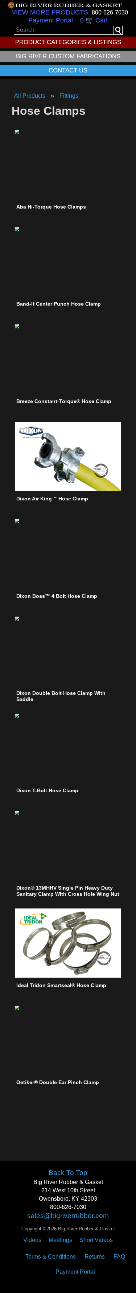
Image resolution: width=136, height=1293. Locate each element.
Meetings (60, 1240)
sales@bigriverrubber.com (68, 1215)
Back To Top (68, 1172)
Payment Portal (50, 20)
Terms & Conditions (50, 1257)
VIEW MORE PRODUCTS (50, 12)
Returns (95, 1257)
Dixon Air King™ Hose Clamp (52, 498)
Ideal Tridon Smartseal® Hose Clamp (61, 985)
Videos (32, 1240)
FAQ (119, 1257)
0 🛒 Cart (94, 20)
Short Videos (96, 1240)
